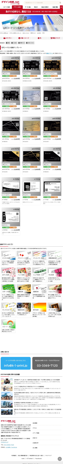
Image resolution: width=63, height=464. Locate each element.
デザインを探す (17, 7)
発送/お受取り (45, 7)
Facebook (38, 458)
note (22, 458)
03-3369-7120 (47, 365)
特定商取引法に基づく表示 (36, 455)
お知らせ (35, 438)
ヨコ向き (39, 33)
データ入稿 (27, 7)
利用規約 (14, 455)
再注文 (36, 7)
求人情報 (35, 447)
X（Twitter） (29, 458)
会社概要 (35, 423)
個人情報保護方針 (22, 455)
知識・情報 (55, 7)
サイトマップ (48, 455)
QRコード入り (26, 33)
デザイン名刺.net (4, 33)
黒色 (9, 42)
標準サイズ (33, 33)
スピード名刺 (6, 7)
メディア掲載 (36, 433)
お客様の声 (35, 443)
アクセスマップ (4, 442)
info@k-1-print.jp (15, 365)
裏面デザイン (49, 53)
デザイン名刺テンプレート (15, 33)
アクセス (35, 428)
